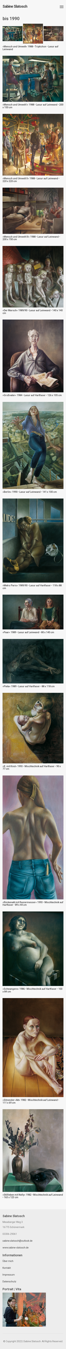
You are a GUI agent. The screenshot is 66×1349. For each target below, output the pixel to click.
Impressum (9, 1274)
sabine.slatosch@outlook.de (17, 1240)
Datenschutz (9, 1281)
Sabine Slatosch (15, 6)
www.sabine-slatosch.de (16, 1247)
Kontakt (7, 1268)
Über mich (8, 1261)
